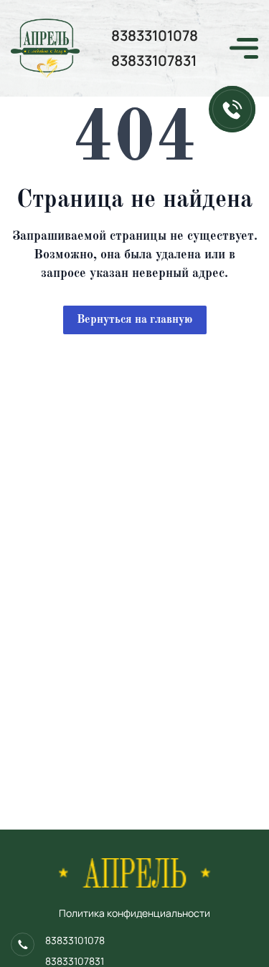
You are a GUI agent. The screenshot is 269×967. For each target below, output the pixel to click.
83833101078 (154, 35)
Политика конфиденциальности (134, 913)
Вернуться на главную (134, 320)
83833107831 (154, 60)
